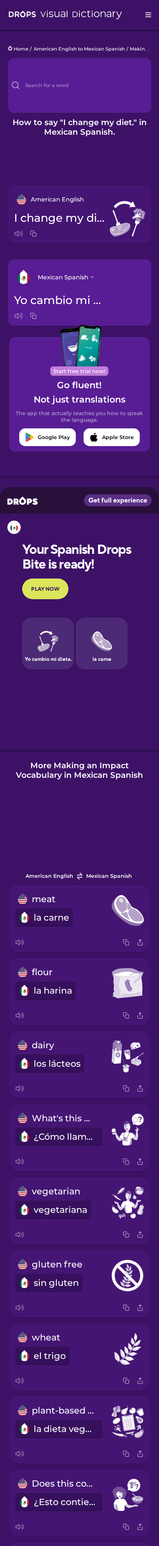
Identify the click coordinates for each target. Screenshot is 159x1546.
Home (21, 49)
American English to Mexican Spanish (79, 49)
